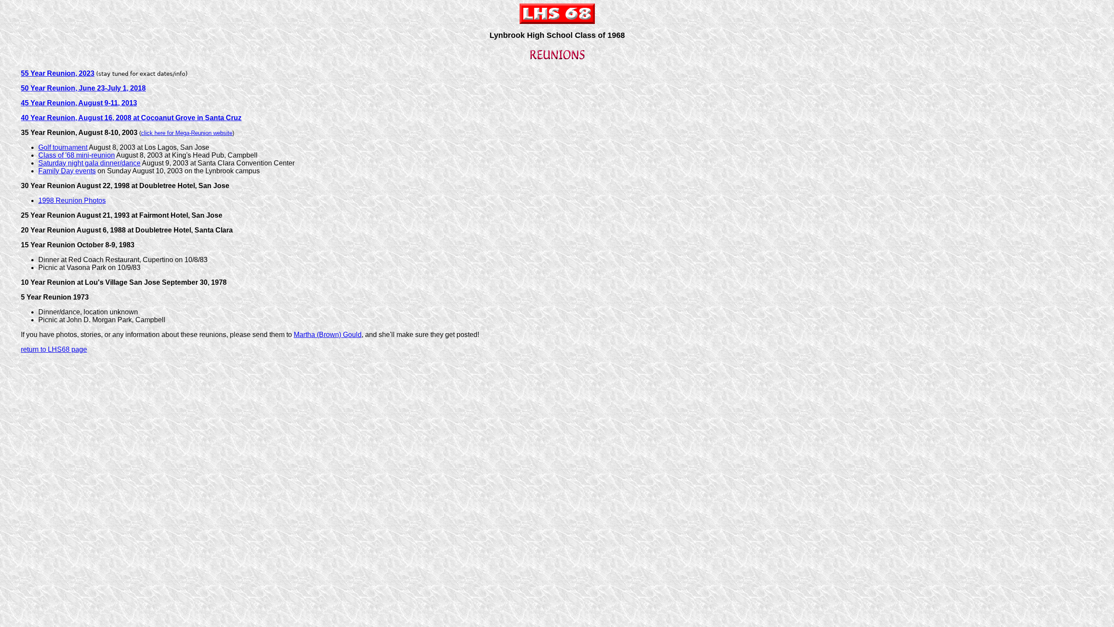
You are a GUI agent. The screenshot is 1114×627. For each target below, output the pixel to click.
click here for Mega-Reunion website (186, 133)
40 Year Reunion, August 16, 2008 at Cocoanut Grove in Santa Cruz (131, 117)
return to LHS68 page (54, 349)
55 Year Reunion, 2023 (57, 73)
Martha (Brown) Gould (328, 334)
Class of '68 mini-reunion (76, 155)
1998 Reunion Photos (72, 200)
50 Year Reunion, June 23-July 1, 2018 (83, 88)
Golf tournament (62, 147)
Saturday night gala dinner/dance (89, 163)
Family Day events (67, 171)
